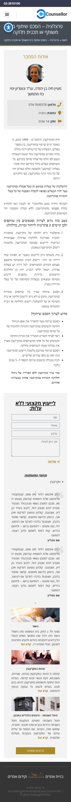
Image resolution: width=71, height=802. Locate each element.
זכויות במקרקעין (35, 668)
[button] (7, 14)
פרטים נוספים (35, 751)
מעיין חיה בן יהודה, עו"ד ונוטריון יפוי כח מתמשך (35, 91)
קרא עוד (26, 644)
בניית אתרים (54, 776)
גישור (35, 626)
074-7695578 (38, 105)
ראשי (64, 40)
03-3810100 (12, 3)
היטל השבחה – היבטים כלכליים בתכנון (36, 715)
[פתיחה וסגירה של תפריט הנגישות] (8, 27)
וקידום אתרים (17, 776)
